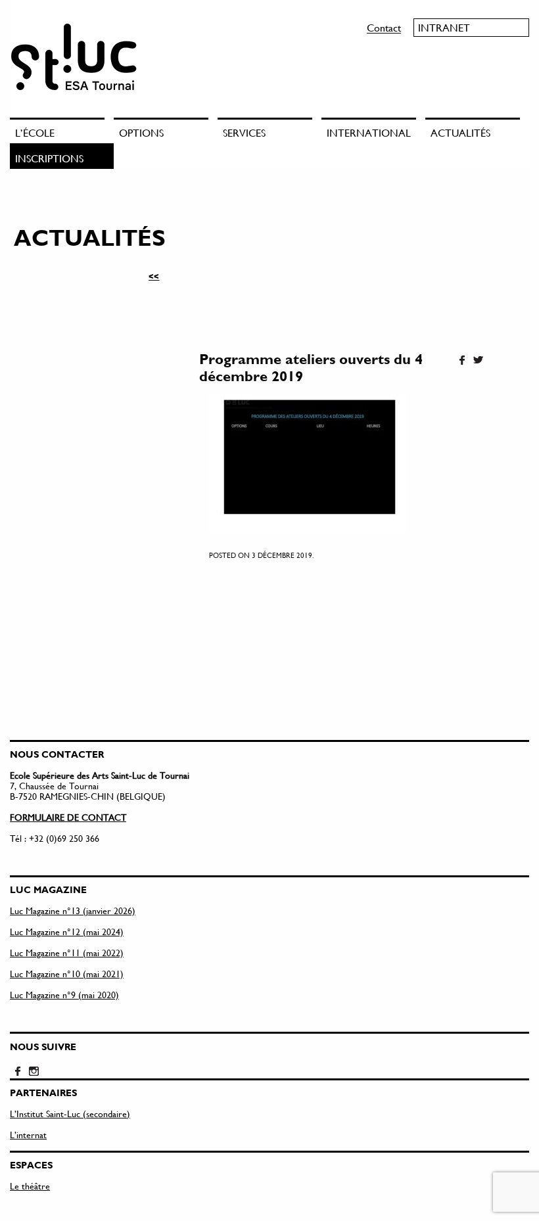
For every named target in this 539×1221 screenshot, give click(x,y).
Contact (384, 27)
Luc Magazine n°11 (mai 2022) (67, 952)
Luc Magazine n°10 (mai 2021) (67, 973)
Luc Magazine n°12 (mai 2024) (67, 931)
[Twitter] (478, 361)
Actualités (460, 132)
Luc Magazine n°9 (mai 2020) (64, 995)
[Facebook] (462, 361)
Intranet (444, 27)
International (369, 132)
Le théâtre (30, 1186)
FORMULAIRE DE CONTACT (68, 817)
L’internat (28, 1134)
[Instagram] (33, 1072)
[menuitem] (62, 130)
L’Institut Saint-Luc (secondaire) (70, 1113)
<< (154, 276)
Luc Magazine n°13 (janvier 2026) (72, 910)
